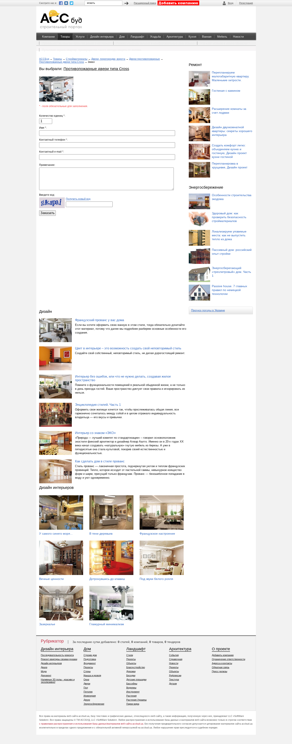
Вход (230, 3)
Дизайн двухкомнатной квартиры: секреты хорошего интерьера (232, 131)
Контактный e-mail (51, 151)
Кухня (192, 36)
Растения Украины (136, 699)
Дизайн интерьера (102, 36)
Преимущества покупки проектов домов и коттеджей (76, 43)
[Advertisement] (113, 261)
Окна (86, 679)
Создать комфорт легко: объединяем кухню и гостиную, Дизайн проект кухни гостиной (229, 151)
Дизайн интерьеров (51, 663)
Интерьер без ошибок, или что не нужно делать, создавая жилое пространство (123, 378)
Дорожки (131, 671)
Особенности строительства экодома (231, 197)
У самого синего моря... (56, 533)
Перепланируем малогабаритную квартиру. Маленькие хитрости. (230, 76)
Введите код (46, 194)
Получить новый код (78, 198)
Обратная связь (220, 667)
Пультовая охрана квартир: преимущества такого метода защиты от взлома (91, 49)
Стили (129, 655)
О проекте (221, 649)
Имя (42, 127)
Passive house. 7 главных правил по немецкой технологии (229, 290)
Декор (44, 667)
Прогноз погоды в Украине (208, 310)
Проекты (88, 667)
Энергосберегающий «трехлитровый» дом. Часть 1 (231, 271)
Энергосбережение (94, 704)
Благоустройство (135, 667)
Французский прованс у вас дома (99, 320)
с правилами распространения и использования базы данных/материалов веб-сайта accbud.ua (91, 723)
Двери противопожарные (144, 58)
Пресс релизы (219, 671)
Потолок (88, 691)
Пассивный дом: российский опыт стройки (232, 251)
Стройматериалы (76, 58)
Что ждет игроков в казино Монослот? (225, 43)
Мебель (222, 36)
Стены (87, 671)
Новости (238, 36)
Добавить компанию (223, 655)
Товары (65, 36)
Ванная (206, 36)
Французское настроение (157, 533)
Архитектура (175, 36)
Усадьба (155, 36)
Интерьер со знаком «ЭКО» (95, 433)
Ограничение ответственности (228, 659)
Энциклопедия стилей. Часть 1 (98, 404)
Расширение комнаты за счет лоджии (229, 110)
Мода (44, 671)
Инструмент (133, 691)
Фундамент (90, 663)
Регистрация (246, 3)
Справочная (175, 659)
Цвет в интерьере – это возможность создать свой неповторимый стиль (128, 348)
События (174, 655)
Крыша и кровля (92, 675)
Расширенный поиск (145, 3)
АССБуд (44, 58)
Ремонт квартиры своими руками (59, 659)
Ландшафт (137, 36)
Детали (173, 683)
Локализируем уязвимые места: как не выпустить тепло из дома (229, 235)
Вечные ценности (51, 579)
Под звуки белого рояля (156, 579)
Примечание (47, 164)
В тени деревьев (100, 533)
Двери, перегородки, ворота (108, 58)
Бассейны (131, 683)
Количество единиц (52, 115)
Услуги (80, 36)
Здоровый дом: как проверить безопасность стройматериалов (229, 217)
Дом (122, 36)
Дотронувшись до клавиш (107, 579)
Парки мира (132, 704)
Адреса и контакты (222, 663)
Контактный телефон (53, 139)
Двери (87, 683)
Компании (48, 36)
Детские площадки (136, 679)
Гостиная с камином (226, 90)
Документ (46, 675)
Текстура (174, 679)
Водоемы (131, 687)
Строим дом (90, 655)
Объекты (131, 663)
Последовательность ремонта (57, 655)
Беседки (130, 675)
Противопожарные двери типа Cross (61, 61)
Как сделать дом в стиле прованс (100, 461)
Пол (86, 687)
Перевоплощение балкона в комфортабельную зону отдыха (155, 43)
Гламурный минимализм (106, 624)
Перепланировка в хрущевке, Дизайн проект (229, 165)
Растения (131, 695)
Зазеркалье (47, 624)
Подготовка (90, 659)
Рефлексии (175, 675)
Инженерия (90, 695)
